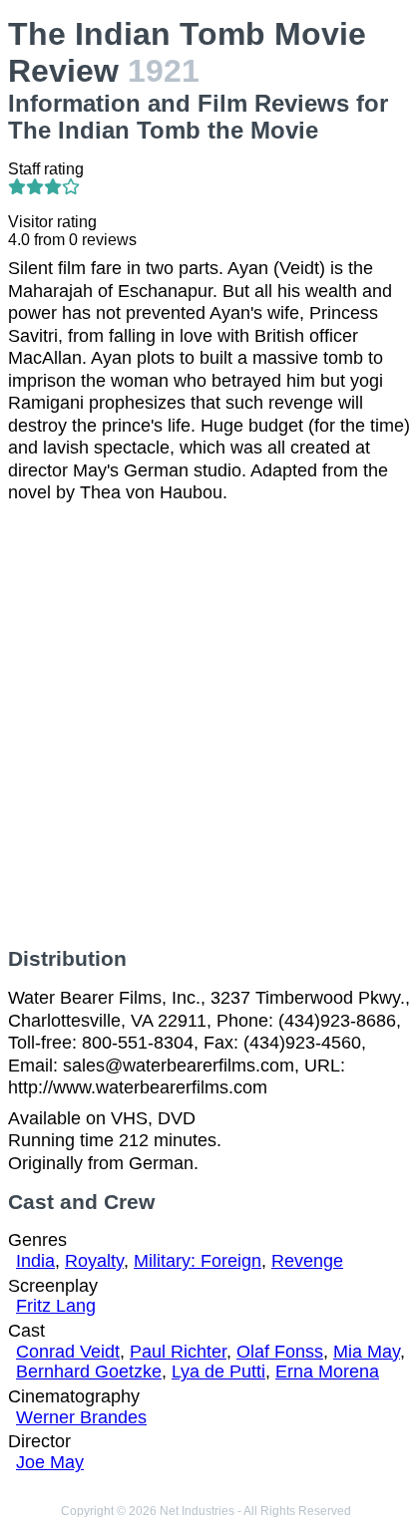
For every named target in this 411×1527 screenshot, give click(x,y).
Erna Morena (327, 1371)
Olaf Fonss (279, 1352)
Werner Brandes (81, 1417)
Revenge (307, 1261)
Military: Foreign (197, 1261)
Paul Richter (178, 1352)
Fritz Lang (56, 1306)
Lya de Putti (218, 1371)
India (35, 1261)
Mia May (366, 1352)
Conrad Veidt (68, 1352)
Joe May (50, 1462)
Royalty (94, 1261)
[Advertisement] (205, 725)
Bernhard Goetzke (89, 1371)
